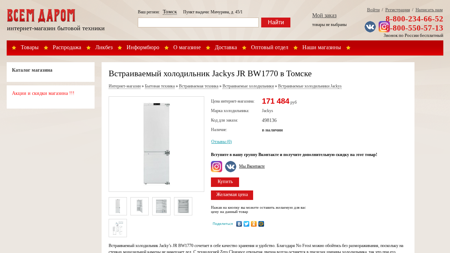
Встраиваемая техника (198, 86)
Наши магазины (321, 47)
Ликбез (103, 47)
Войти (373, 9)
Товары (30, 47)
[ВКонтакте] (239, 223)
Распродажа (67, 47)
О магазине (187, 47)
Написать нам (429, 9)
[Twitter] (246, 223)
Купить (225, 181)
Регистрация (397, 9)
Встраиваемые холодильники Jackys (310, 86)
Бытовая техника (160, 86)
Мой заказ (324, 15)
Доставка (226, 47)
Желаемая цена (232, 194)
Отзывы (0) (221, 141)
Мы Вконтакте (252, 166)
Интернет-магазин (125, 86)
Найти (276, 22)
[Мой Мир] (261, 223)
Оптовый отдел (269, 47)
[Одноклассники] (254, 223)
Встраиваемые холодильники (248, 86)
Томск (170, 11)
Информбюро (143, 47)
